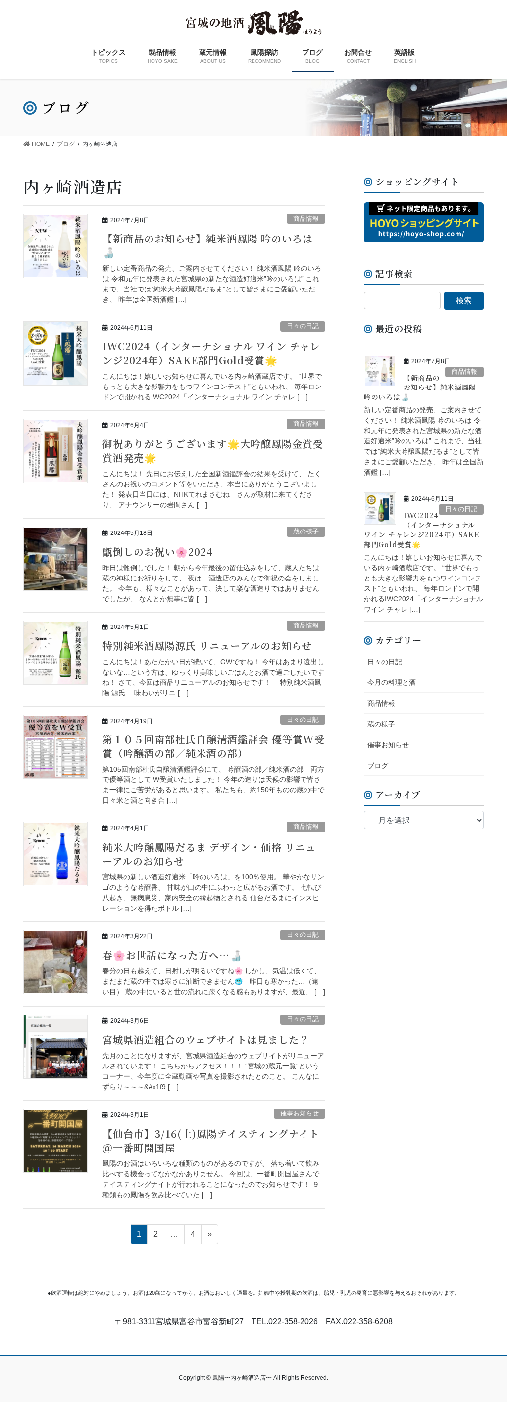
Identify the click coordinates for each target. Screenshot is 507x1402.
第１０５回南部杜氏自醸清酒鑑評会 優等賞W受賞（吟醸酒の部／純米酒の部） (213, 746)
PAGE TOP (485, 1351)
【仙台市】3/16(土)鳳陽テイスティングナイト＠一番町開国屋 (210, 1140)
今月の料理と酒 (391, 682)
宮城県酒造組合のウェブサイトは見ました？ (205, 1039)
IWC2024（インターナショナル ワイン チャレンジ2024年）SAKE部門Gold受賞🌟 (211, 353)
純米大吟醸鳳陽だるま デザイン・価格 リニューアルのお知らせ (209, 854)
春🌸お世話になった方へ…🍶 (172, 955)
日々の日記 (303, 326)
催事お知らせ (299, 1113)
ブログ (377, 766)
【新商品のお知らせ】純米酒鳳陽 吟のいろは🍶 (207, 245)
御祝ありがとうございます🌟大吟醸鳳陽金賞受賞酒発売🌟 (212, 450)
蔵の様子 (306, 531)
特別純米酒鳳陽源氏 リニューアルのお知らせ (207, 645)
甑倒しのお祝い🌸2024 (157, 551)
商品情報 (306, 218)
